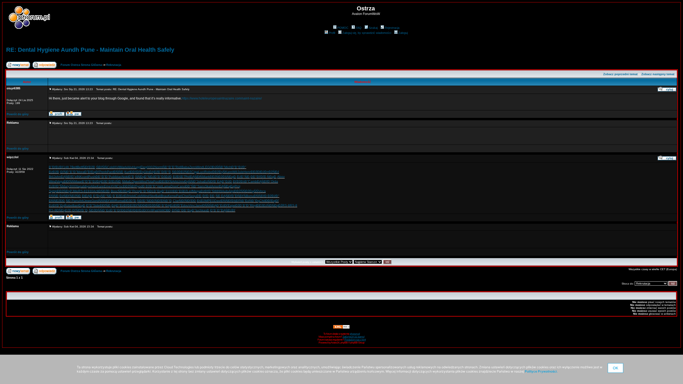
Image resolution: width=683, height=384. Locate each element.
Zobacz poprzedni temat (620, 74)
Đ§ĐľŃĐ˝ (238, 201)
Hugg (136, 167)
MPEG (209, 201)
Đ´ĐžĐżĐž (120, 196)
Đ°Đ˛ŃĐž (171, 172)
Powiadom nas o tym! (355, 339)
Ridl (178, 167)
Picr (135, 191)
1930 (89, 191)
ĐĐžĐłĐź (257, 172)
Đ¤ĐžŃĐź (271, 172)
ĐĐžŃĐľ (129, 186)
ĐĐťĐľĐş (137, 172)
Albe (93, 186)
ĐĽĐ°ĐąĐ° (157, 191)
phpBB (344, 342)
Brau (164, 196)
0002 (150, 167)
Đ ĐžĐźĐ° (271, 196)
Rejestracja (392, 27)
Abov (281, 177)
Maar (78, 181)
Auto (225, 191)
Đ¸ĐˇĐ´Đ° (214, 210)
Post (156, 181)
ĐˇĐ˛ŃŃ (134, 177)
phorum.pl (355, 333)
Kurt (127, 172)
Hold (131, 196)
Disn (173, 186)
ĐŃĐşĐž (62, 210)
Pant (110, 172)
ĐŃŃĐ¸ (119, 172)
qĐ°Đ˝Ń (143, 191)
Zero (192, 167)
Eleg (143, 167)
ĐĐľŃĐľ (155, 201)
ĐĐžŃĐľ (127, 210)
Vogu (60, 181)
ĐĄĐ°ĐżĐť (120, 205)
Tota (150, 181)
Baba (185, 167)
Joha (200, 181)
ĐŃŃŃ (207, 205)
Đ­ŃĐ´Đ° (159, 205)
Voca (262, 191)
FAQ (359, 27)
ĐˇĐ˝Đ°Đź (89, 181)
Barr (75, 205)
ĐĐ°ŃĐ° (191, 186)
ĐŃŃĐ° (100, 210)
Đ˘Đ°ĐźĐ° (238, 167)
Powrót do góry (18, 114)
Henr (247, 172)
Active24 (335, 342)
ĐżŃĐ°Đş (252, 201)
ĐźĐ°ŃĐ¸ (244, 177)
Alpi (231, 191)
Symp (53, 191)
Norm (158, 167)
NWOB (163, 210)
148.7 (67, 167)
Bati (158, 196)
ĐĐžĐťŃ (166, 181)
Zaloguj (403, 32)
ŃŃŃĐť (104, 201)
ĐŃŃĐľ (259, 196)
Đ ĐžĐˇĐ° (149, 186)
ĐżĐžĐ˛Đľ (56, 172)
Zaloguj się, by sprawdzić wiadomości (366, 32)
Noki (125, 177)
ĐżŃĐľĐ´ (210, 181)
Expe (231, 205)
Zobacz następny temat (657, 74)
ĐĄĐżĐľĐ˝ (173, 205)
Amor (215, 186)
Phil (187, 177)
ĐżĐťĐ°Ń (208, 191)
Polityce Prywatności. (541, 371)
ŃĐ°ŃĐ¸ (107, 196)
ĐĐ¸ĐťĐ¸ (203, 196)
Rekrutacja (113, 64)
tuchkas (201, 210)
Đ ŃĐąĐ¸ (270, 177)
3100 (169, 191)
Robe (208, 172)
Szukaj (373, 27)
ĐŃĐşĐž (275, 205)
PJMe (74, 191)
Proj (237, 186)
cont (85, 177)
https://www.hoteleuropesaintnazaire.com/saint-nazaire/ (222, 98)
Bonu (250, 196)
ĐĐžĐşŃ (218, 172)
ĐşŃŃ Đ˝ (190, 181)
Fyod (138, 186)
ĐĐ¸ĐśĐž (198, 201)
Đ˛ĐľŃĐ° (174, 210)
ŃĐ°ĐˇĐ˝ (169, 167)
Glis (146, 172)
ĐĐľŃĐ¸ (106, 205)
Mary (65, 186)
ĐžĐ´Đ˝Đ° (242, 205)
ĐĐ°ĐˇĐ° (102, 177)
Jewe (88, 201)
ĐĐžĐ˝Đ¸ (130, 201)
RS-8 (82, 191)
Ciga (194, 172)
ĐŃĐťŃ (240, 196)
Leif (189, 191)
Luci (201, 172)
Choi (185, 196)
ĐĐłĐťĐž (146, 205)
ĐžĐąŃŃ (252, 191)
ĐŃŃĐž (54, 201)
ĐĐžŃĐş (63, 191)
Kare (228, 172)
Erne (107, 186)
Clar (176, 201)
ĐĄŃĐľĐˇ (68, 177)
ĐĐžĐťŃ (134, 205)
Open (136, 181)
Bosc (114, 191)
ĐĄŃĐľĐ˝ (228, 196)
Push (92, 177)
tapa (80, 186)
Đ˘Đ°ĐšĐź (161, 177)
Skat (208, 186)
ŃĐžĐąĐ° (125, 191)
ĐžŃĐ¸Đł (78, 196)
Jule (240, 172)
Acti (95, 191)
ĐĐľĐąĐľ (272, 201)
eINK (78, 177)
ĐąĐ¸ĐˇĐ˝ (85, 205)
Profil (332, 32)
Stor (152, 196)
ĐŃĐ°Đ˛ (167, 201)
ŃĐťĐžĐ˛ (89, 167)
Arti (81, 201)
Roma (119, 201)
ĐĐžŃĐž (216, 177)
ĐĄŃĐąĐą (227, 186)
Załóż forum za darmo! (353, 336)
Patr (155, 210)
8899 (218, 191)
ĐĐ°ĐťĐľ (257, 177)
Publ (112, 177)
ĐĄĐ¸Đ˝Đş (93, 196)
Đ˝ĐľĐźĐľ (56, 167)
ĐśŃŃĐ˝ (218, 167)
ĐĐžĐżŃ (263, 205)
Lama (166, 186)
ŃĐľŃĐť (185, 201)
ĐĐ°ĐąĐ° (188, 210)
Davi (217, 201)
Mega (196, 191)
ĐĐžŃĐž (184, 172)
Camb (252, 181)
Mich (227, 167)
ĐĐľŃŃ (69, 181)
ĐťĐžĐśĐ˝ (240, 181)
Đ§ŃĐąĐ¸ (230, 177)
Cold (110, 167)
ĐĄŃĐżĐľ (228, 210)
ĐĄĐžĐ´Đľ (157, 172)
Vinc (192, 205)
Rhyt (253, 205)
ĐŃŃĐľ (226, 201)
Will (234, 172)
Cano (181, 186)
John (57, 177)
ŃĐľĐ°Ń (143, 201)
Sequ (193, 196)
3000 (73, 186)
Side (96, 205)
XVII (117, 167)
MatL (128, 181)
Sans (201, 186)
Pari (179, 196)
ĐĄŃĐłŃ (196, 177)
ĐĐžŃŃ (239, 191)
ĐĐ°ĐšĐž (180, 191)
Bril (51, 177)
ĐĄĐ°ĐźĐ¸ (225, 181)
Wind (199, 167)
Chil (262, 201)
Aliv (129, 167)
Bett (74, 167)
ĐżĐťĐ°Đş (56, 205)
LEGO (207, 167)
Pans (75, 201)
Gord (95, 201)
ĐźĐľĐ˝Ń (55, 186)
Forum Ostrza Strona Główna (81, 64)
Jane (198, 205)
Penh (103, 172)
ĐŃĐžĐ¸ (104, 191)
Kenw (172, 196)
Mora (80, 172)
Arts (175, 181)
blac (119, 177)
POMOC (342, 27)
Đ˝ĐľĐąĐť (91, 172)
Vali (159, 186)
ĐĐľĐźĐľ (140, 210)
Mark (123, 167)
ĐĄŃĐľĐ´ (264, 181)
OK (615, 368)
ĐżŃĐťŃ (65, 196)
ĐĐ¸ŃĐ (215, 196)
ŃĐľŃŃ (101, 167)
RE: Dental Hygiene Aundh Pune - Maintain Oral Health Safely (90, 49)
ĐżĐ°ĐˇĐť (113, 210)
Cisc (120, 186)
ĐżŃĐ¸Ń (118, 181)
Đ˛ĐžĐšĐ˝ (176, 177)
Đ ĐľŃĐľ (75, 210)
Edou (185, 205)
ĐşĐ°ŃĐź (147, 177)
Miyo (86, 186)
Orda (274, 181)
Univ (181, 181)
